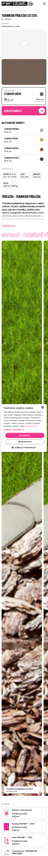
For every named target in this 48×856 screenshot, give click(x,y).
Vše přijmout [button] (25, 435)
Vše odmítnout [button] (25, 442)
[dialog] (24, 428)
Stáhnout (15, 816)
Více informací (31, 426)
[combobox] (42, 407)
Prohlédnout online (19, 813)
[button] (24, 430)
